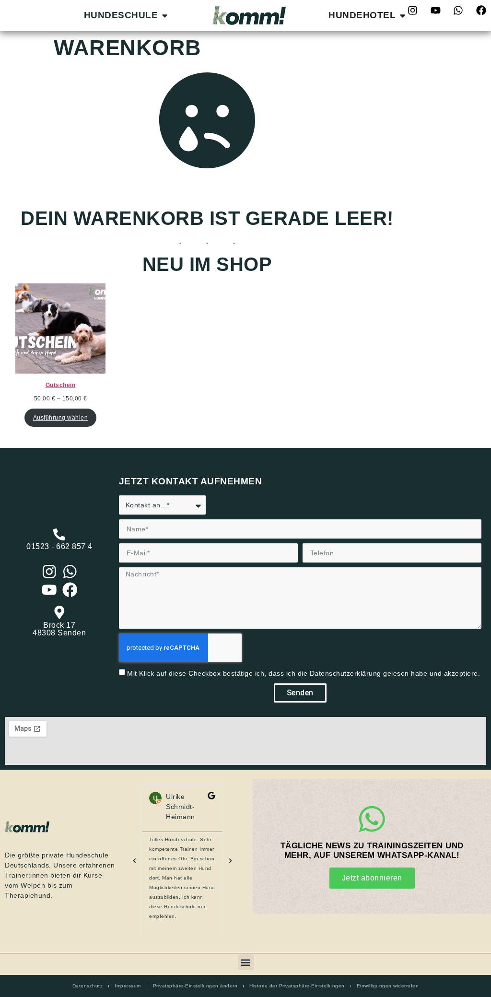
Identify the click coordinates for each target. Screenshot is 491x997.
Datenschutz (87, 985)
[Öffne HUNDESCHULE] (164, 16)
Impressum (128, 985)
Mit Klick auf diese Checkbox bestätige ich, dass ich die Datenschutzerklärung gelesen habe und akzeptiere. (303, 673)
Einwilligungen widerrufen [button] (388, 985)
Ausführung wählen (60, 417)
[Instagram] (49, 572)
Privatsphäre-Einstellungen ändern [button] (195, 985)
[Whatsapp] (458, 10)
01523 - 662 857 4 (59, 546)
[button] (134, 861)
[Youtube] (435, 10)
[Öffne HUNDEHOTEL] (402, 16)
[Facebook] (481, 10)
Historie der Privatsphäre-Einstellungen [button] (297, 985)
